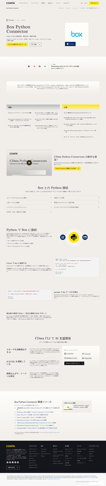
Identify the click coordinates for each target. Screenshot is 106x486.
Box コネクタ (61, 8)
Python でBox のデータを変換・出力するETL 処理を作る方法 (32, 415)
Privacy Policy (90, 477)
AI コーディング (75, 8)
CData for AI (66, 3)
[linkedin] (7, 462)
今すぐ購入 (82, 8)
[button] (29, 197)
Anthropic (91, 449)
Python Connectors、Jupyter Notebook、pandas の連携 (81, 406)
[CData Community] (18, 462)
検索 (85, 3)
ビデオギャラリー (81, 463)
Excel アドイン (32, 463)
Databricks (91, 451)
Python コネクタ (33, 456)
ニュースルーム (68, 453)
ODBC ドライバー (33, 449)
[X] (10, 462)
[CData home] (11, 3)
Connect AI (43, 451)
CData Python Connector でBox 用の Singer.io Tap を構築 (32, 420)
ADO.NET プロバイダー (34, 453)
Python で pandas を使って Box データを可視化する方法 (31, 417)
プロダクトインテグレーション (58, 452)
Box (18, 20)
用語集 (78, 460)
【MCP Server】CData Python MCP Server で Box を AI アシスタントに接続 (36, 423)
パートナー (55, 459)
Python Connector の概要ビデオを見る (66, 168)
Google (90, 453)
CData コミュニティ (81, 449)
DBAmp (43, 456)
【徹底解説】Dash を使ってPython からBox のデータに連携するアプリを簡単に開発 (38, 408)
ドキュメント (68, 8)
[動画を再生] (29, 163)
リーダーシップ (68, 458)
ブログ (78, 453)
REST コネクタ (32, 460)
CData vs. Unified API (58, 463)
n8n (90, 458)
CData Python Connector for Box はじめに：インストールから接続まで (35, 425)
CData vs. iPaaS (56, 461)
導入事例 (79, 451)
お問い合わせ (93, 3)
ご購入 (81, 3)
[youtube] (13, 462)
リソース (79, 456)
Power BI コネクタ (33, 465)
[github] (15, 462)
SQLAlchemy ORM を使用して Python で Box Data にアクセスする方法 (35, 412)
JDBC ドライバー (33, 451)
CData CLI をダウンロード (73, 363)
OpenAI (90, 460)
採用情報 (67, 463)
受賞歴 (66, 456)
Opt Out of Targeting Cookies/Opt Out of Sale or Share (87, 481)
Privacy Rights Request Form (53, 478)
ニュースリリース (69, 451)
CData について (68, 449)
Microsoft (91, 456)
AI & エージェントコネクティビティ (58, 456)
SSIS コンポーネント (45, 453)
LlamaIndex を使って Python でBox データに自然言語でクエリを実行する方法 (37, 428)
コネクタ (55, 449)
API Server (31, 458)
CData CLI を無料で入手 (56, 68)
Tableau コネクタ (33, 467)
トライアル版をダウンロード (92, 8)
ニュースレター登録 (81, 458)
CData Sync (44, 449)
